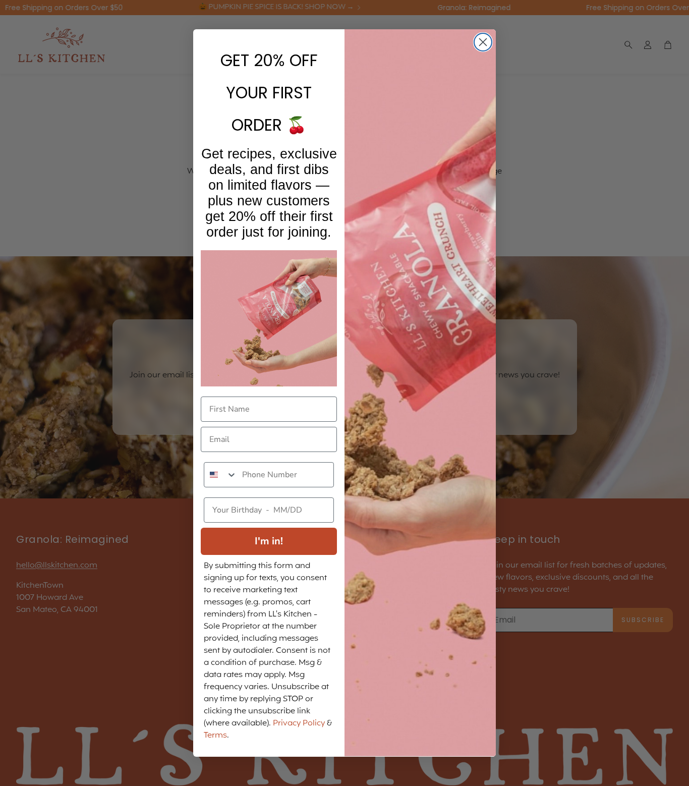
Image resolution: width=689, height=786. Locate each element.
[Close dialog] (483, 42)
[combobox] (220, 475)
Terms (215, 735)
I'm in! (269, 541)
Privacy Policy (299, 723)
